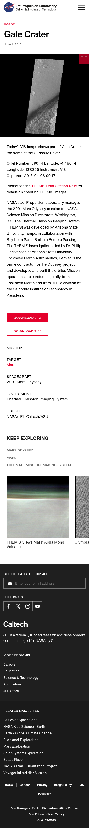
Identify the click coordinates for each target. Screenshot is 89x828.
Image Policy (63, 785)
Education (11, 671)
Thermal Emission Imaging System (39, 465)
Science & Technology (21, 677)
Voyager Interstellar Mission (25, 772)
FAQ (81, 785)
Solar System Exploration (23, 752)
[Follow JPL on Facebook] (8, 606)
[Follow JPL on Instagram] (28, 606)
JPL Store (11, 690)
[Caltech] (15, 624)
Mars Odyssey (20, 450)
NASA (9, 785)
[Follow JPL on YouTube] (37, 606)
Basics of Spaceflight (20, 719)
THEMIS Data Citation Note (54, 186)
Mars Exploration (16, 746)
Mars (11, 364)
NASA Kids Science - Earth (24, 726)
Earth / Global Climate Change (27, 733)
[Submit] (9, 583)
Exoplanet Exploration (20, 739)
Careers (9, 664)
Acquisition (12, 684)
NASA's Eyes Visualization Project (30, 766)
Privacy (42, 785)
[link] (44, 95)
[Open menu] (81, 7)
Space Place (13, 759)
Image (9, 24)
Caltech (25, 785)
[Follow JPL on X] (18, 606)
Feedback (44, 793)
